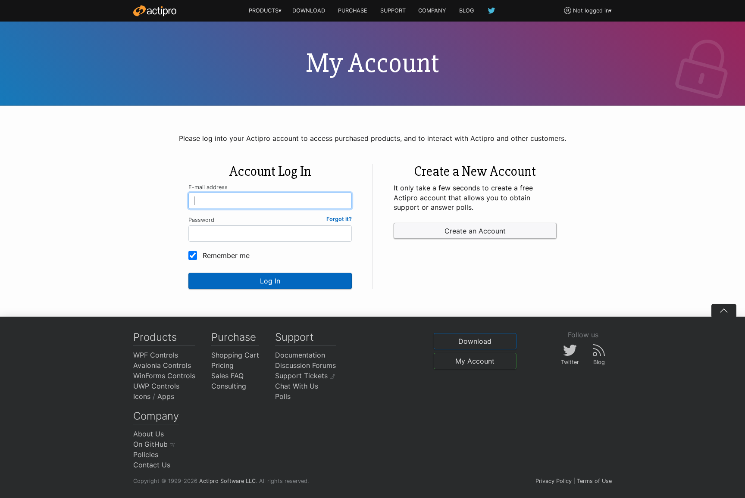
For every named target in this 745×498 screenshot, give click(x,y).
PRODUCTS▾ (265, 10)
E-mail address (208, 187)
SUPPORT (393, 10)
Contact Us (151, 465)
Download (474, 341)
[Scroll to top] (723, 310)
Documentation (300, 355)
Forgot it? (339, 219)
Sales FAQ (227, 375)
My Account (475, 361)
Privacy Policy (553, 481)
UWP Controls (156, 386)
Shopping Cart (235, 355)
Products (155, 337)
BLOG (466, 10)
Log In (270, 281)
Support (294, 337)
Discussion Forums (305, 365)
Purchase (233, 337)
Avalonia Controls (162, 365)
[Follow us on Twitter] (492, 10)
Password (201, 220)
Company (156, 416)
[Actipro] (154, 10)
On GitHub (151, 444)
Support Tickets (302, 375)
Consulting (228, 386)
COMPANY (432, 10)
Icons (141, 396)
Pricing (222, 365)
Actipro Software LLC (227, 481)
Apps (165, 396)
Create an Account (475, 231)
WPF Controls (155, 355)
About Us (148, 434)
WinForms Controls (164, 375)
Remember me (226, 255)
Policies (145, 454)
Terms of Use (594, 481)
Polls (283, 396)
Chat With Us (296, 386)
